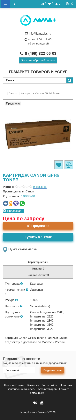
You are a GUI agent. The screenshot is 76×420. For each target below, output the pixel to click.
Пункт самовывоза (22, 249)
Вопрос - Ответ (38, 275)
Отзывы (38, 268)
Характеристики (38, 262)
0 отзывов (40, 186)
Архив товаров (47, 388)
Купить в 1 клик (38, 237)
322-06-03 (40, 53)
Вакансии (33, 385)
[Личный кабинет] (58, 4)
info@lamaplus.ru (40, 33)
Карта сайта (49, 385)
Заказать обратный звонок (38, 60)
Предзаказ (40, 226)
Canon (13, 93)
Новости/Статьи (14, 385)
